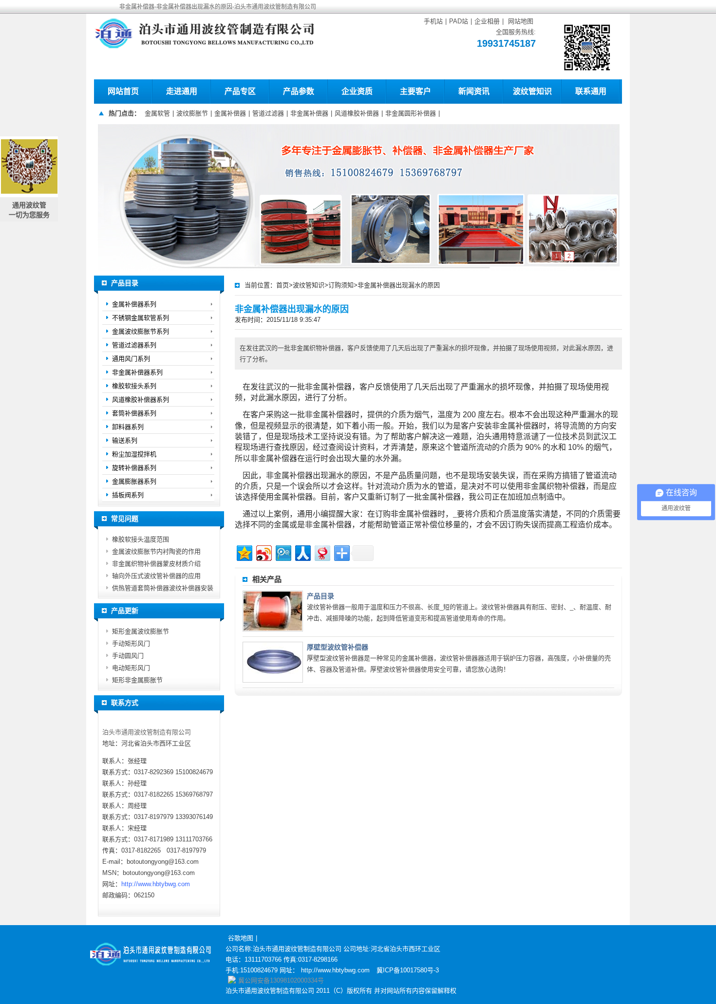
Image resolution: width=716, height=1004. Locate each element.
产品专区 (240, 91)
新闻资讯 (474, 91)
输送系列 (124, 440)
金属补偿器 (230, 113)
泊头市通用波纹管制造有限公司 (146, 732)
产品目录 (320, 596)
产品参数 (298, 91)
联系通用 (590, 91)
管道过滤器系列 (134, 345)
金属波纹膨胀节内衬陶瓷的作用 (156, 551)
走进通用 (181, 91)
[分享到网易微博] (322, 552)
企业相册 (487, 21)
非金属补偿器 (309, 113)
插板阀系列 (128, 495)
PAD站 (458, 21)
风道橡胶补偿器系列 (140, 399)
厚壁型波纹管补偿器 (337, 647)
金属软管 (157, 113)
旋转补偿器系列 (134, 467)
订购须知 (341, 285)
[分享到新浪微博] (263, 552)
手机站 (433, 21)
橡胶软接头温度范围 (140, 539)
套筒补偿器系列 (134, 413)
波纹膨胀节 (192, 113)
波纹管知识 (532, 91)
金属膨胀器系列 (134, 481)
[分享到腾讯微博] (283, 552)
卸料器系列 (128, 426)
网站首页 (123, 91)
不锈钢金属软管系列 (140, 317)
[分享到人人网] (302, 552)
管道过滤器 (268, 113)
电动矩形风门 (131, 667)
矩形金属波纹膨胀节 (140, 631)
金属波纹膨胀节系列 (140, 331)
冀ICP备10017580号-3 (408, 970)
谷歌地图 (240, 938)
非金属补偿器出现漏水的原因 (399, 285)
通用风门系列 (131, 358)
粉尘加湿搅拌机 (134, 454)
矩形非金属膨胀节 (137, 680)
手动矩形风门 (131, 643)
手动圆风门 (128, 655)
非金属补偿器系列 (137, 372)
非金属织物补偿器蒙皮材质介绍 (156, 563)
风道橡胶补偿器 (357, 113)
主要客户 (415, 91)
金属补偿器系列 (134, 304)
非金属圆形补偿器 (410, 113)
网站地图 (520, 21)
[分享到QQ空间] (244, 552)
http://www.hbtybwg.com (155, 884)
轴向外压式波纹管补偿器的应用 (156, 575)
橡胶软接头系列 (134, 386)
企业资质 (357, 91)
